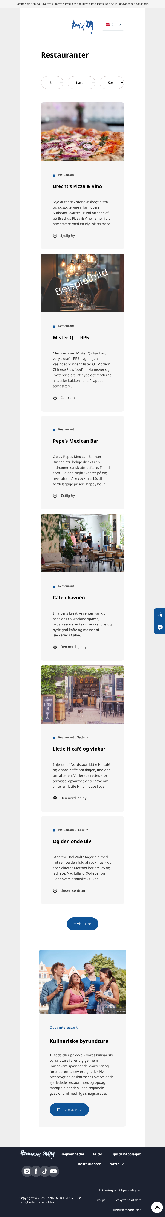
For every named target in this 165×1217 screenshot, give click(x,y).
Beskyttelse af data (127, 1200)
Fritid (97, 1154)
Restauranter (89, 1163)
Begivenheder (72, 1154)
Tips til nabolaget (126, 1154)
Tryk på (100, 1200)
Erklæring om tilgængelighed (120, 1190)
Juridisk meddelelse (127, 1210)
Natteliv (116, 1163)
